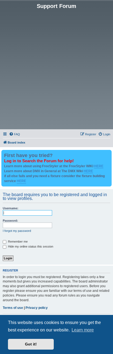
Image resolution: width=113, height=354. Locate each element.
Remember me (17, 241)
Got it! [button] (31, 344)
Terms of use (13, 308)
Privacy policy (37, 308)
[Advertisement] (56, 68)
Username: (10, 208)
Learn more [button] (83, 330)
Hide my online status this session (30, 246)
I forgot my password (17, 230)
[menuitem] (14, 134)
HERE (98, 166)
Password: (10, 220)
